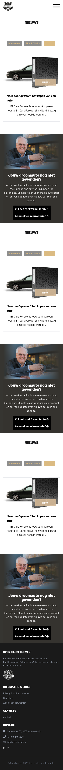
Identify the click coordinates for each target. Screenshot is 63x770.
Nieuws (49, 43)
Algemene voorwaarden (14, 702)
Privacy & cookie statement (16, 693)
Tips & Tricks (33, 43)
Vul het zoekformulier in (30, 209)
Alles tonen (14, 43)
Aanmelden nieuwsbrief (30, 216)
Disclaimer (8, 698)
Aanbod (7, 717)
